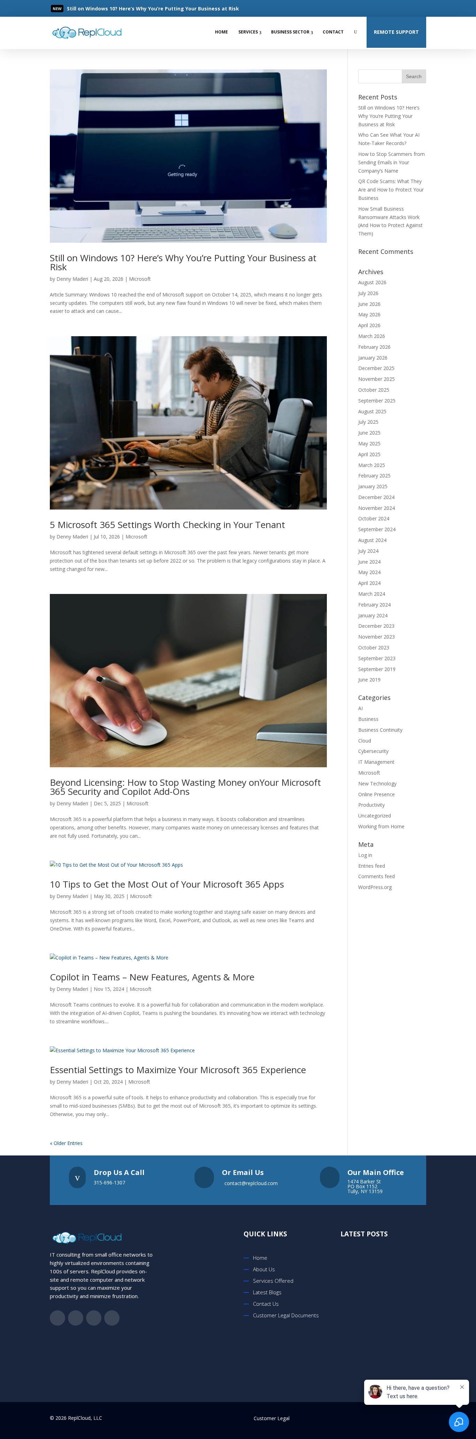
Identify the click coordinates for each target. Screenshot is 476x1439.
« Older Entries (66, 1143)
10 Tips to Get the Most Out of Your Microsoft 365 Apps (167, 884)
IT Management (376, 762)
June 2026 (369, 304)
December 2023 (376, 626)
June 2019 (369, 679)
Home (221, 32)
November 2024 (376, 508)
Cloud (364, 740)
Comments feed (376, 876)
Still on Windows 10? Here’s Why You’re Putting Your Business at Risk (183, 262)
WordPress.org (375, 887)
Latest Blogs (267, 1292)
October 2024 (373, 518)
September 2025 (377, 400)
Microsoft (140, 279)
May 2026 (369, 314)
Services (248, 32)
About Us (264, 1269)
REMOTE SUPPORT (396, 32)
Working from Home (381, 826)
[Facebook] (377, 8)
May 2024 (369, 572)
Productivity (371, 804)
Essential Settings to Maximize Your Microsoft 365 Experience (179, 1069)
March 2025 (371, 465)
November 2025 (376, 379)
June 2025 (369, 432)
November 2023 (376, 636)
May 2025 (369, 443)
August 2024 (372, 540)
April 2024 (369, 583)
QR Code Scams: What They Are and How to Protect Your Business (391, 189)
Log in (365, 855)
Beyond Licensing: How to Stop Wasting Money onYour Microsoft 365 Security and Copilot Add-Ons (185, 787)
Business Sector (290, 32)
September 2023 (377, 658)
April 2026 (369, 325)
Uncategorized (374, 815)
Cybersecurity (373, 751)
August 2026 (372, 282)
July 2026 (368, 293)
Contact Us (266, 1303)
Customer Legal (272, 1418)
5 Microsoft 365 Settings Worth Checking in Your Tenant (167, 524)
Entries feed (371, 865)
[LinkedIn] (405, 8)
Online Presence (376, 794)
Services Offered (273, 1280)
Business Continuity (380, 729)
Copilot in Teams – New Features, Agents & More (152, 977)
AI (360, 708)
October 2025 (373, 389)
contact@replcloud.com (251, 1183)
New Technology (377, 783)
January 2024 (372, 615)
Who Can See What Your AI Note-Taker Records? (391, 1352)
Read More (91, 8)
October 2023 (373, 647)
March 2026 (371, 336)
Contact (333, 32)
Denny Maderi (72, 279)
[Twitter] (391, 8)
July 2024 (368, 551)
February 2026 (374, 347)
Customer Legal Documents (286, 1315)
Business (368, 719)
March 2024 (371, 593)
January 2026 (372, 357)
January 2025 (372, 486)
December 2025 (376, 368)
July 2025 (368, 422)
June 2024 (369, 561)
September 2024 (377, 529)
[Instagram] (419, 8)
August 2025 (372, 411)
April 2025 (369, 454)
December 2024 (376, 497)
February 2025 (374, 475)
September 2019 (377, 669)
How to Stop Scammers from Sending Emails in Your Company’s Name (391, 162)
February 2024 (374, 604)
